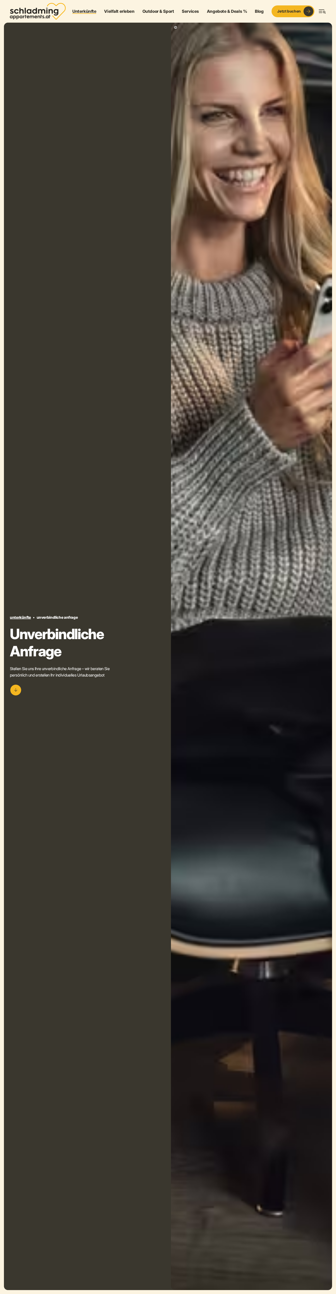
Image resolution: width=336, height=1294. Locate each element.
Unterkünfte (20, 617)
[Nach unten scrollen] (16, 690)
